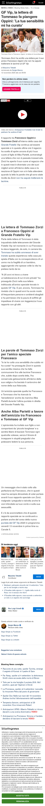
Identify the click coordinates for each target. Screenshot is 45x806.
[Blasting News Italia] (14, 2)
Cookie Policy (18, 791)
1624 (19, 738)
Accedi (40, 2)
